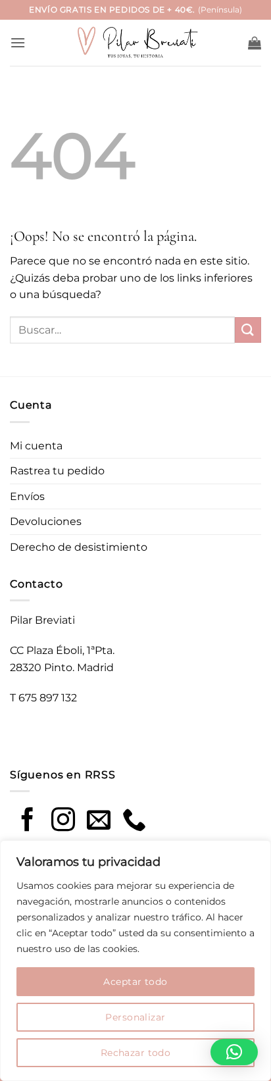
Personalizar (135, 1017)
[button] (18, 42)
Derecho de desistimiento (78, 547)
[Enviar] (248, 330)
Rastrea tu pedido (57, 471)
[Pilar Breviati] (135, 43)
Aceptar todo (135, 982)
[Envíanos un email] (99, 821)
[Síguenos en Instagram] (63, 821)
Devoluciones (46, 521)
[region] (135, 960)
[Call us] (134, 821)
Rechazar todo (135, 1053)
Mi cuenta (36, 446)
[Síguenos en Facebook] (27, 821)
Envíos (27, 496)
